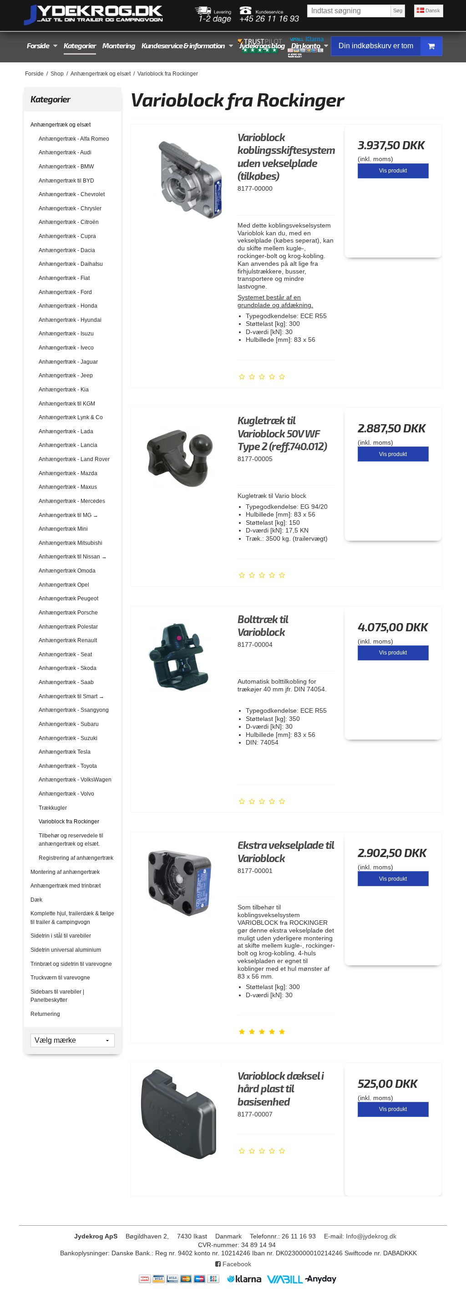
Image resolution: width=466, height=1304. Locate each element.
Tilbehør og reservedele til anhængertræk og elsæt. (71, 839)
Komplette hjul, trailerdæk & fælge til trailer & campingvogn (72, 917)
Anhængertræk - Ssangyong (74, 710)
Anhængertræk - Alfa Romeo (74, 139)
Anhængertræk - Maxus (68, 487)
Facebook (236, 1264)
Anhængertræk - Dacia (67, 250)
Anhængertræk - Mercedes (72, 501)
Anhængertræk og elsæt (60, 125)
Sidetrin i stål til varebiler (60, 936)
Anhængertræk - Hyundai (70, 320)
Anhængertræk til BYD (66, 181)
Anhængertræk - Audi (65, 152)
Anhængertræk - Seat (65, 654)
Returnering (45, 1014)
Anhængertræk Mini (63, 529)
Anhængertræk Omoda (67, 571)
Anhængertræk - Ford (65, 292)
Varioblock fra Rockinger (69, 821)
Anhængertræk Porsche (68, 612)
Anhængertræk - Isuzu (66, 333)
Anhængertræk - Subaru (69, 724)
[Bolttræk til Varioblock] (179, 655)
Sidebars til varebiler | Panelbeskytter (57, 996)
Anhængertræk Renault (68, 640)
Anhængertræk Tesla (65, 752)
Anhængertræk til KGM (67, 404)
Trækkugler (53, 808)
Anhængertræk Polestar (68, 627)
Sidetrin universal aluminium (65, 950)
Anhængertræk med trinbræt (65, 886)
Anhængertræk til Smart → (71, 696)
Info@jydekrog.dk (371, 1236)
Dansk (432, 10)
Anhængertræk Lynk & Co (71, 417)
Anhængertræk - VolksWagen (75, 779)
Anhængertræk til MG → (68, 515)
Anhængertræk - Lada (66, 431)
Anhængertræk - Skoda (67, 668)
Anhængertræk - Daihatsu (71, 264)
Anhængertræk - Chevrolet (72, 194)
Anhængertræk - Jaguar (68, 362)
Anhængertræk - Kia (64, 389)
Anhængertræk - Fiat (64, 278)
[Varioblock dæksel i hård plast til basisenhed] (179, 1111)
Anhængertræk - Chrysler (70, 208)
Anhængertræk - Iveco (66, 348)
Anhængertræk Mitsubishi (70, 543)
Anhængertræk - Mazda (68, 473)
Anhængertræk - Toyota (68, 766)
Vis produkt (393, 170)
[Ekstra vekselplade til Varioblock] (179, 880)
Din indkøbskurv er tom (376, 46)
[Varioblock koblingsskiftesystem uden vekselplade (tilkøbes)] (179, 173)
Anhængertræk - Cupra (67, 236)
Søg (397, 10)
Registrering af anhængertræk (76, 858)
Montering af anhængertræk (65, 872)
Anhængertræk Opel (64, 585)
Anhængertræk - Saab (66, 682)
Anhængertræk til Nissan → (73, 556)
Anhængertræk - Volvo (66, 794)
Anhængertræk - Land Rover (74, 459)
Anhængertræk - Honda (68, 306)
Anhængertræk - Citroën (69, 222)
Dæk (36, 900)
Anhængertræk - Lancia (68, 445)
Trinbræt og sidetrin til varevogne (71, 964)
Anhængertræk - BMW (66, 166)
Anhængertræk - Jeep (66, 375)
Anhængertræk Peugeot (68, 598)
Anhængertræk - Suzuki (68, 738)
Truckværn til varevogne (60, 977)
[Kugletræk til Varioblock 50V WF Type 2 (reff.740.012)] (179, 456)
